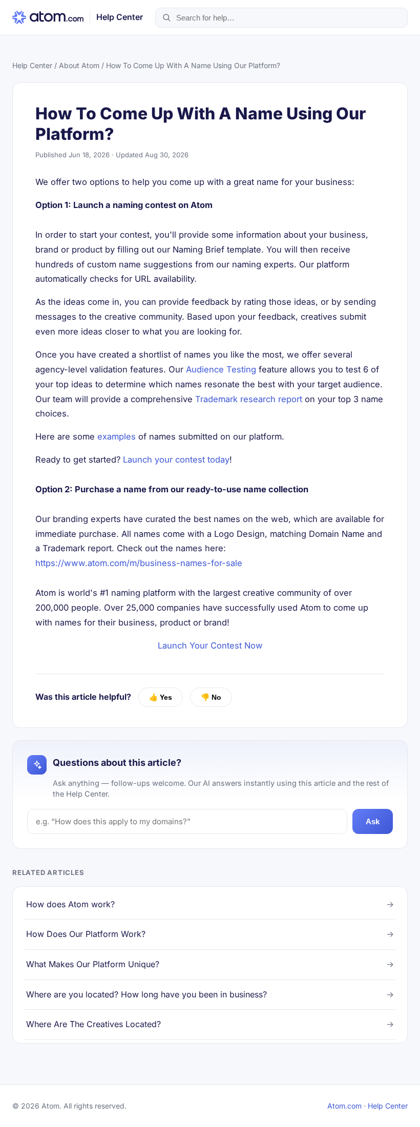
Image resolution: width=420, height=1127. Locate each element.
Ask (373, 821)
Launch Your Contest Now (210, 645)
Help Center (32, 65)
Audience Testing (221, 369)
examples (116, 436)
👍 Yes (160, 697)
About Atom (79, 65)
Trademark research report (248, 399)
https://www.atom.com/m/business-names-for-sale (138, 563)
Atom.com (344, 1105)
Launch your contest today (176, 459)
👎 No (211, 697)
